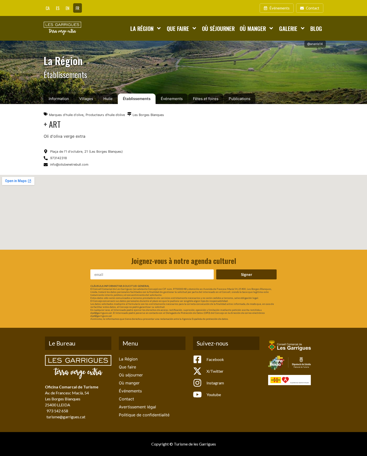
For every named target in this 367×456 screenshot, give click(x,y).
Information (59, 98)
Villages (86, 98)
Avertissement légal (137, 406)
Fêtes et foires (205, 98)
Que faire (178, 28)
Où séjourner (218, 28)
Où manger (253, 28)
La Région (142, 28)
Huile (108, 98)
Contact (126, 398)
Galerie (288, 28)
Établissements (137, 98)
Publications (239, 98)
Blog (316, 28)
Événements (172, 98)
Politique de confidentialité (144, 414)
